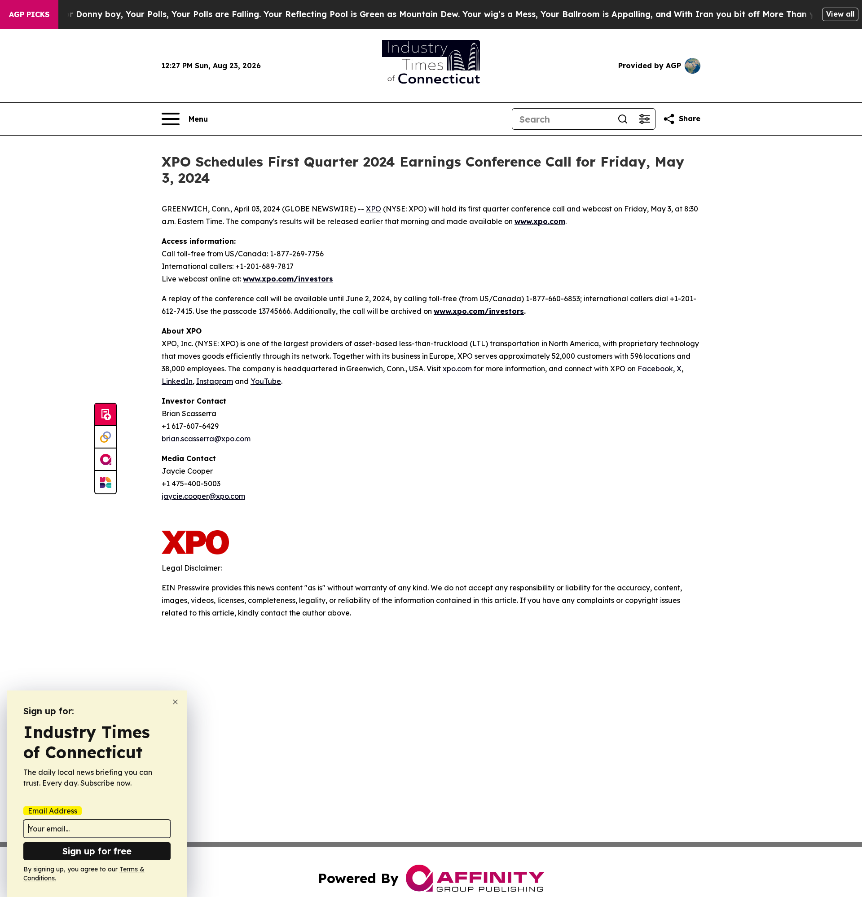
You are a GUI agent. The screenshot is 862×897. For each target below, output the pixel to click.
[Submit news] (105, 415)
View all (840, 13)
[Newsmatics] (105, 482)
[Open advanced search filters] (644, 119)
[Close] (175, 702)
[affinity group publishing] (105, 459)
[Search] (622, 119)
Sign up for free (97, 851)
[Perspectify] (105, 437)
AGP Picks (29, 14)
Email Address (52, 810)
